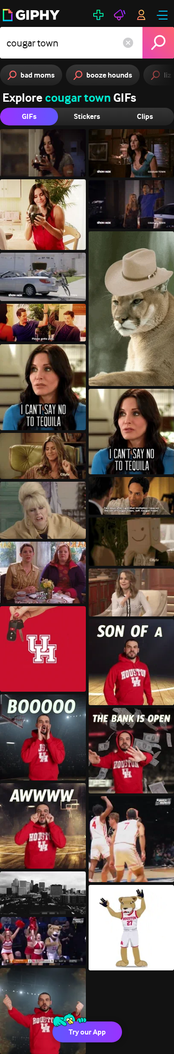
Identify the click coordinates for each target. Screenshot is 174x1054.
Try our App (87, 1032)
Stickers (87, 116)
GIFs (29, 116)
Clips (145, 116)
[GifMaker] (98, 15)
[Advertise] (120, 15)
